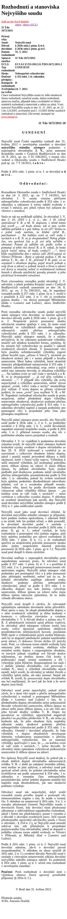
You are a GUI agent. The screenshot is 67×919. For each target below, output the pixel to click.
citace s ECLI (30, 24)
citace (18, 24)
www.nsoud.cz (9, 116)
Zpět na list (7, 21)
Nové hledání (21, 21)
